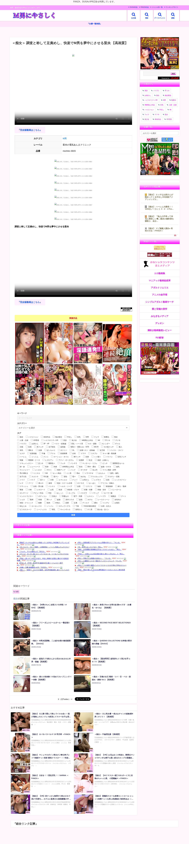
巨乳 (161, 105)
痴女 (15, 598)
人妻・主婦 (173, 105)
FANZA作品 (145, 7)
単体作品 (158, 119)
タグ (19, 433)
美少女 (147, 119)
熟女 (166, 114)
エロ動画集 (159, 273)
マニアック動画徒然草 (160, 280)
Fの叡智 (160, 337)
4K (170, 109)
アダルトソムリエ (159, 287)
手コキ (167, 90)
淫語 (146, 90)
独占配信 (168, 95)
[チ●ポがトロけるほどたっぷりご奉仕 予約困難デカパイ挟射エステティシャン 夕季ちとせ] (58, 343)
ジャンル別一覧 (157, 7)
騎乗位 (173, 100)
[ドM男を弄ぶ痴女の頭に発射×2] (29, 343)
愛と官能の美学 (159, 309)
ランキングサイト (172, 7)
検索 (73, 515)
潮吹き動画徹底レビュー (160, 330)
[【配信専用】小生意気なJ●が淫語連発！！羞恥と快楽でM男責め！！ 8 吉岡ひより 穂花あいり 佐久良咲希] (88, 343)
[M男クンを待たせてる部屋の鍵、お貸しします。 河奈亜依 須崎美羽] (29, 384)
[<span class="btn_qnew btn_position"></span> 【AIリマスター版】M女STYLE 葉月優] (88, 384)
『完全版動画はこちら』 (30, 130)
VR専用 (169, 119)
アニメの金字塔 (159, 294)
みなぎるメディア (159, 316)
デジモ (157, 114)
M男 (65, 138)
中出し (161, 109)
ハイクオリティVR (151, 100)
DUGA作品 (133, 7)
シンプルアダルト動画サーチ (159, 302)
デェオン (159, 323)
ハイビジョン (149, 109)
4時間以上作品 (150, 105)
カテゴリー (22, 423)
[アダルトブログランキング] (154, 140)
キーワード (22, 413)
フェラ (147, 114)
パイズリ (156, 90)
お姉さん (148, 95)
